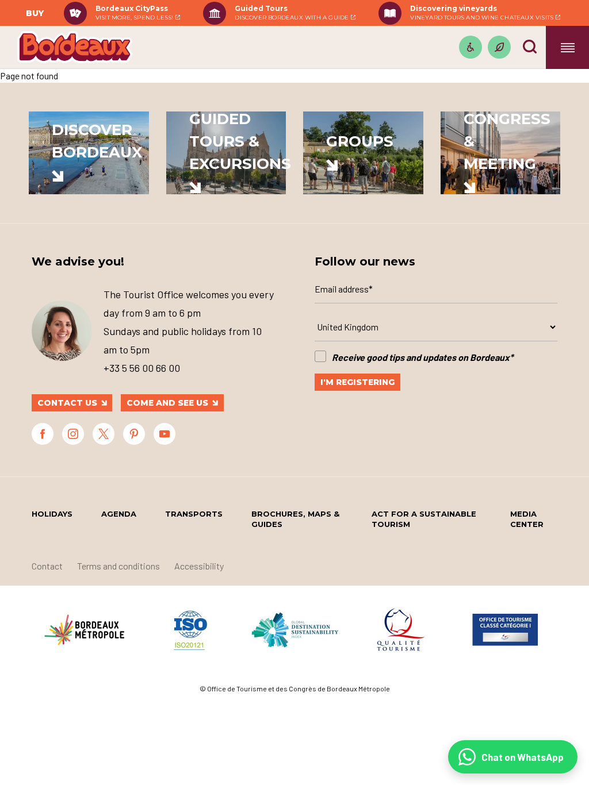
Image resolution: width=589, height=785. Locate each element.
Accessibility (199, 565)
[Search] (530, 46)
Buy (35, 13)
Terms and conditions (118, 565)
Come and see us (167, 403)
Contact (47, 565)
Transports (194, 513)
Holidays (52, 513)
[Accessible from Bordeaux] (470, 47)
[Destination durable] (499, 47)
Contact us (67, 403)
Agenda (118, 513)
